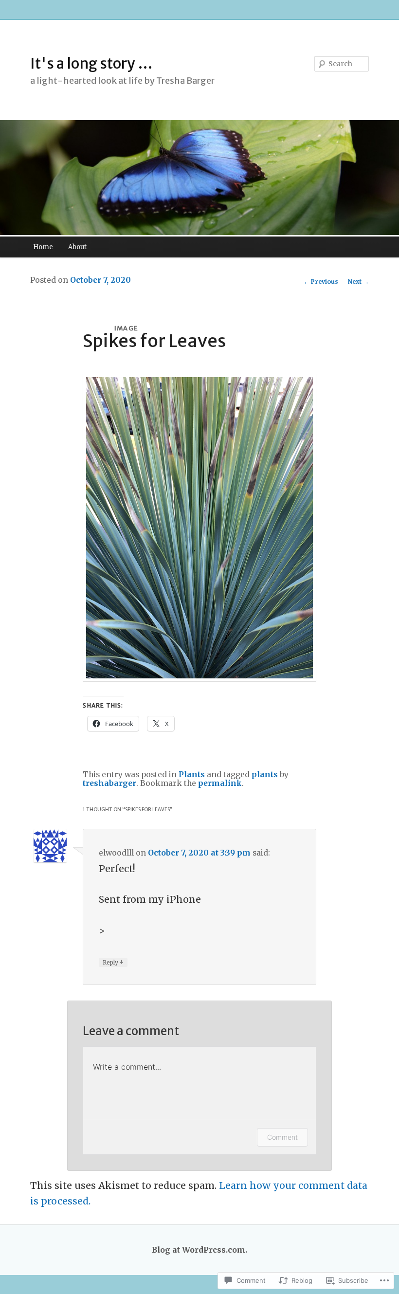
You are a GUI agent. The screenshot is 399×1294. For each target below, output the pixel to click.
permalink (220, 783)
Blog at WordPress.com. (199, 1250)
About (77, 247)
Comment (282, 1137)
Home (43, 247)
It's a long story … (91, 63)
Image (126, 328)
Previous (321, 281)
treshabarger (109, 783)
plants (265, 774)
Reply (113, 962)
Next (358, 281)
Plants (192, 774)
